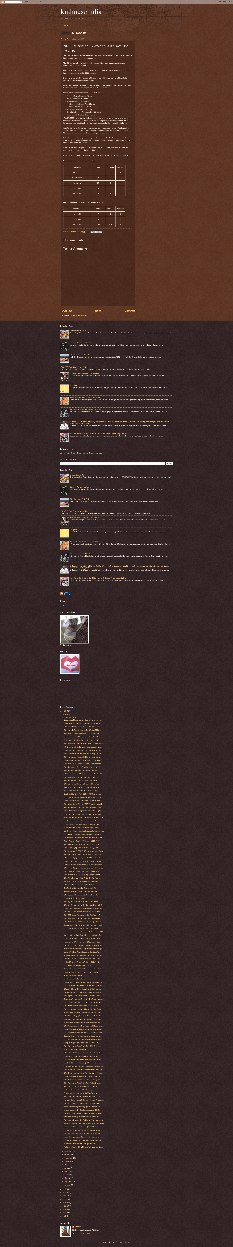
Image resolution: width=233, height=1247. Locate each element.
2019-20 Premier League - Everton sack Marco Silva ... (83, 1113)
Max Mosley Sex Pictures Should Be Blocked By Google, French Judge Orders (98, 434)
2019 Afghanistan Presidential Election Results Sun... (83, 757)
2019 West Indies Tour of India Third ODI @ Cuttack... (83, 764)
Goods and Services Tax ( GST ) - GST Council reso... (83, 794)
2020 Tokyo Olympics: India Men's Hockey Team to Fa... (84, 848)
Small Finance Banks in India (74, 979)
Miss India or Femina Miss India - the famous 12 (87, 409)
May (66, 1171)
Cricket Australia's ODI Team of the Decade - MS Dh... (83, 737)
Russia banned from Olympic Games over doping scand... (84, 1066)
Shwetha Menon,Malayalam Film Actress (84, 373)
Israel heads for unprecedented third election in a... (82, 1006)
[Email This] (92, 232)
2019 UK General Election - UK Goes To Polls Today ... (83, 1009)
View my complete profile (81, 1233)
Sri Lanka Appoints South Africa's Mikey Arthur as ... (82, 1090)
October (67, 1155)
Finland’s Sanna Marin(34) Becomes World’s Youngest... (84, 1100)
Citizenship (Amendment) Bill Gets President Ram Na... (83, 986)
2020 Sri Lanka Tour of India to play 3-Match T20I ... (82, 733)
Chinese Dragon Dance (78, 331)
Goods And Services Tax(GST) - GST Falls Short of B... (83, 1063)
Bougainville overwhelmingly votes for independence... (83, 1036)
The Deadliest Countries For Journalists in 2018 (80, 888)
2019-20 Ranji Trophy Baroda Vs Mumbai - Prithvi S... (83, 1016)
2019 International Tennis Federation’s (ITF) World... (82, 784)
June (66, 1168)
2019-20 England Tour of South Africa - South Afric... (82, 881)
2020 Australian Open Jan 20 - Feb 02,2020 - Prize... (82, 727)
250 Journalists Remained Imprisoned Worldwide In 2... (83, 891)
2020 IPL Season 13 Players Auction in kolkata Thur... (83, 807)
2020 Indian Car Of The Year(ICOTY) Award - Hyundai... (83, 804)
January (67, 1185)
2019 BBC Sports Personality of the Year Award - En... (83, 915)
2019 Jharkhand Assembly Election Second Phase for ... (84, 1070)
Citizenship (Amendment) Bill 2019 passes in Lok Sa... (83, 1060)
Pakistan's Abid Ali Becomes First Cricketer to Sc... (82, 942)
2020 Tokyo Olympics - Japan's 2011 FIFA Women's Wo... (84, 858)
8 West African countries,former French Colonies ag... (83, 723)
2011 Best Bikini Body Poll (79, 355)
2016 (65, 1196)
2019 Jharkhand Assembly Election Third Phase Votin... (83, 1026)
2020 (65, 711)
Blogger (127, 1242)
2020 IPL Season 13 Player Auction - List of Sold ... (82, 780)
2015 (65, 1199)
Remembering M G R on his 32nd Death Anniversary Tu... (84, 750)
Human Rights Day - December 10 (76, 1049)
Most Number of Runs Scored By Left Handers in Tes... (83, 935)
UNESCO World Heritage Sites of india (77, 965)
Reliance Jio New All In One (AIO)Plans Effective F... (82, 1127)
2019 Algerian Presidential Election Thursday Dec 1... (82, 996)
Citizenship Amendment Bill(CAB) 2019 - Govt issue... (83, 760)
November (68, 1151)
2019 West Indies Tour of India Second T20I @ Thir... (82, 1080)
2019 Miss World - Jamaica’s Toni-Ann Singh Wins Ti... (83, 945)
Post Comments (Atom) (79, 316)
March (66, 1178)
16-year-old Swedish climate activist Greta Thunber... (82, 989)
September (68, 1158)
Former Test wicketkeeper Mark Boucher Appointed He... (84, 908)
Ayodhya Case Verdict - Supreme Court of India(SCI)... (83, 972)
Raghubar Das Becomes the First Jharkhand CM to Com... (84, 1123)
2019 (65, 714)
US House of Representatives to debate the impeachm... (84, 831)
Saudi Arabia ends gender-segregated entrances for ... (83, 1107)
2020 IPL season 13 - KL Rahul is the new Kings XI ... (83, 767)
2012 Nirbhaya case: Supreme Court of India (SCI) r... (83, 844)
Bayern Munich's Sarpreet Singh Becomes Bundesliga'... (84, 949)
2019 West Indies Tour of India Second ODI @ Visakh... (83, 854)
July (66, 1165)
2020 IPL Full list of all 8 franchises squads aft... (81, 770)
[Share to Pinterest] (101, 232)
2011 (65, 1213)
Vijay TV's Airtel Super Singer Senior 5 (74, 367)
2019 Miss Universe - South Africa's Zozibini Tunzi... (82, 1103)
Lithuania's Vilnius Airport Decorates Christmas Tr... (82, 952)
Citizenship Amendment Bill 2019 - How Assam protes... (83, 999)
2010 (65, 1216)
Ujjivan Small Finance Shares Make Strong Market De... (83, 982)
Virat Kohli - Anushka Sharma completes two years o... (83, 1019)
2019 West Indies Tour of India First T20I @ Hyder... (82, 1083)
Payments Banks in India (73, 975)
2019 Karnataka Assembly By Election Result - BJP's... (83, 1096)
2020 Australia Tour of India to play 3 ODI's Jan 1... (82, 885)
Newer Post (66, 311)
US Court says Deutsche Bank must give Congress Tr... (83, 1133)
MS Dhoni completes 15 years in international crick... (82, 747)
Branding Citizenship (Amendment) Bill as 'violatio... (82, 1056)
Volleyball (73, 385)
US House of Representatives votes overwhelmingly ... (83, 1130)
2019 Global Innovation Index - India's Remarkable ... (82, 871)
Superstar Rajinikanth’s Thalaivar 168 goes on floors (82, 1012)
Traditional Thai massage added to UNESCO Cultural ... (83, 969)
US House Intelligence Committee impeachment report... (84, 1140)
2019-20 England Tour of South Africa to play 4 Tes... (82, 1086)
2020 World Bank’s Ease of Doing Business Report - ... (83, 875)
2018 (65, 1189)
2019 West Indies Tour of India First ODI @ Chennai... (83, 922)
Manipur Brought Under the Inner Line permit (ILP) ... (82, 1043)
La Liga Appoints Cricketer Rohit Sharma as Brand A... (83, 992)
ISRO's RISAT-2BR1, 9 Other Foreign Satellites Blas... (83, 1039)
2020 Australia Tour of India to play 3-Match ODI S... (82, 730)
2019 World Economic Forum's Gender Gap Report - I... (83, 878)
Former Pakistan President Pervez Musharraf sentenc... (83, 865)
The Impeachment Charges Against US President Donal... (84, 818)
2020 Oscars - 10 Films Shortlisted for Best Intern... (82, 895)
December (68, 717)
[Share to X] (96, 232)
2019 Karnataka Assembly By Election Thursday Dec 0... (84, 1120)
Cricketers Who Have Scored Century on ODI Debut (82, 928)
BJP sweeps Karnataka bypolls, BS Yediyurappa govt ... (84, 1033)
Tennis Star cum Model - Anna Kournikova (85, 397)
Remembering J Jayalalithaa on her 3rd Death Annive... (83, 1137)
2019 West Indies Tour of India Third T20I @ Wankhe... (83, 1046)
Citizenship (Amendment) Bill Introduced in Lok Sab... (83, 1076)
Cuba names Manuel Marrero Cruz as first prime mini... (83, 720)
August (67, 1161)
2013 (65, 1206)
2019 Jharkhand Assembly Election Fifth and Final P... (83, 777)
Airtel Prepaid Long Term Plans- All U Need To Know (82, 861)
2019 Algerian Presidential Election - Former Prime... (82, 902)
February (67, 1181)
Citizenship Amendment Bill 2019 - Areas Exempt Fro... (83, 1002)
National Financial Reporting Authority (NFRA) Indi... (82, 962)
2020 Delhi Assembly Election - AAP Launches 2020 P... (84, 774)
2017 (65, 1193)
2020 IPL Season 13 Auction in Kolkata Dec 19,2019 (82, 959)
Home (67, 25)
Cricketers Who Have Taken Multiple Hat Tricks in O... (83, 797)
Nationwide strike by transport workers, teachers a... (82, 1117)
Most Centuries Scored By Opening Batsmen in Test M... (84, 932)
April (66, 1175)
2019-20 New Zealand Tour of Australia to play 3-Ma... (83, 1073)
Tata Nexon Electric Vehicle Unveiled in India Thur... (82, 787)
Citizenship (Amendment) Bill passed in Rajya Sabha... (83, 1029)
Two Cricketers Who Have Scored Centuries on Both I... (83, 925)
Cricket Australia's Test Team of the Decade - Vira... (82, 740)
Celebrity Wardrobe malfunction (81, 343)
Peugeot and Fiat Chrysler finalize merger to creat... (82, 827)
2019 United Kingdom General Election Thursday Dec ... (83, 1053)
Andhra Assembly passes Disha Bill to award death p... (83, 955)
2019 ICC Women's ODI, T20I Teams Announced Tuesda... (84, 851)
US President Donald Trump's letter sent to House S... (83, 834)
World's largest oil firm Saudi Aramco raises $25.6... (82, 1110)
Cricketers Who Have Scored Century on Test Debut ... (83, 938)
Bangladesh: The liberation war (75, 898)
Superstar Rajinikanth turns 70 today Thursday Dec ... (83, 1023)
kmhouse (78, 1227)
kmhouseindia (81, 11)
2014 (65, 1203)
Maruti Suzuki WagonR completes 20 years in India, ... (83, 801)
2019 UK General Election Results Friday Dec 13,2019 (83, 905)
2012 (65, 1209)
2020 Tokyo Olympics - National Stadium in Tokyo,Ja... (83, 868)
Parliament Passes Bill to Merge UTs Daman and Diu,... (83, 1147)
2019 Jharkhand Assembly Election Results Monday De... (84, 744)
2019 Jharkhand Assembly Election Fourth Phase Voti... (83, 918)
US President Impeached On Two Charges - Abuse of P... (84, 821)
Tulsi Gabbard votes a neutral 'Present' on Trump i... (82, 791)
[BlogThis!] (94, 232)
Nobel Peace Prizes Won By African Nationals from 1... (83, 824)
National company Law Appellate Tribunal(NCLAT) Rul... (83, 811)
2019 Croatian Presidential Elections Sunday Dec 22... (83, 754)
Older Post (129, 311)
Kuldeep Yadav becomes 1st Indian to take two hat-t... (83, 814)
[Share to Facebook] (98, 232)
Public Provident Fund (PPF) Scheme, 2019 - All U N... (83, 841)
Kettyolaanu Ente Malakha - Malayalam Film (79, 1144)
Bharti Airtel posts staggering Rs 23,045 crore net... (82, 1093)
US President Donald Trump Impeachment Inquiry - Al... (83, 838)
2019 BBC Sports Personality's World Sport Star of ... (83, 912)
